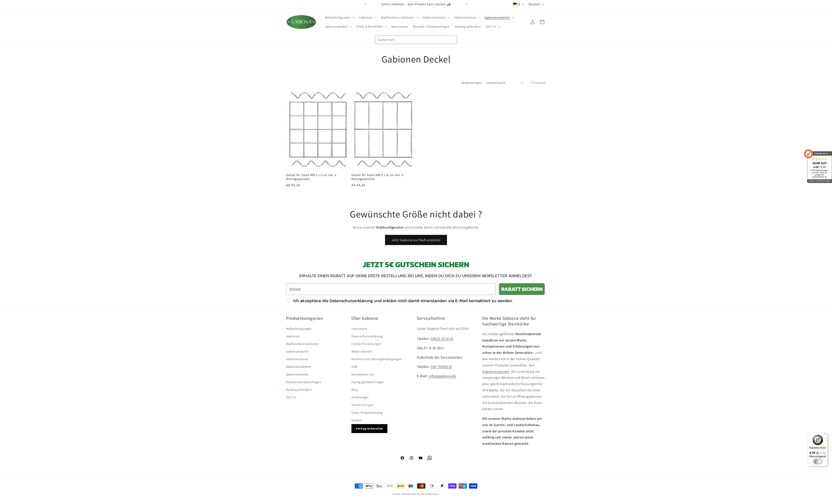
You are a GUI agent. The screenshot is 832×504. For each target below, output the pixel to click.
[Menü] (825, 435)
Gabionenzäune (297, 359)
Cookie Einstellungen (366, 344)
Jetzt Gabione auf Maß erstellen (416, 240)
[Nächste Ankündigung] (466, 4)
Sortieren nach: (471, 83)
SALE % (291, 397)
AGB (354, 367)
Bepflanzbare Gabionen (302, 344)
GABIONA (406, 494)
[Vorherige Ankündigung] (365, 4)
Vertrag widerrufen (369, 428)
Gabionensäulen (297, 351)
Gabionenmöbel (297, 374)
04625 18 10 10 (442, 338)
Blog (354, 390)
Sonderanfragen (362, 405)
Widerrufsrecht (361, 351)
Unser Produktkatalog (367, 413)
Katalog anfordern (299, 390)
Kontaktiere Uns (362, 374)
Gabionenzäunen (495, 371)
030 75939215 (441, 366)
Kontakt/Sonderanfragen (303, 382)
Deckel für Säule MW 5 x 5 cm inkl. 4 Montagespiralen (311, 177)
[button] (339, 17)
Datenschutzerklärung (367, 336)
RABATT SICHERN (522, 289)
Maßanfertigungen (299, 329)
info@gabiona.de (442, 376)
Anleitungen (360, 397)
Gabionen (293, 336)
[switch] (817, 461)
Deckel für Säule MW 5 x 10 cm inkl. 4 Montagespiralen (377, 177)
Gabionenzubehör (298, 367)
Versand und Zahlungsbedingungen (376, 359)
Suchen (356, 420)
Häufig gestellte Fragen (367, 382)
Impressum (359, 329)
